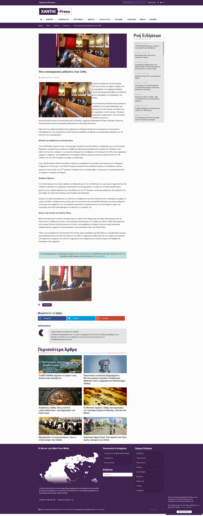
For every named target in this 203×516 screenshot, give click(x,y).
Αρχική (40, 25)
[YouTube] (164, 2)
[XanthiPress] (55, 10)
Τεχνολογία (141, 458)
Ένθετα (139, 467)
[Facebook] (158, 2)
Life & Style (140, 472)
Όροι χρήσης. (100, 256)
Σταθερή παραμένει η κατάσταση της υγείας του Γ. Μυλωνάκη (147, 108)
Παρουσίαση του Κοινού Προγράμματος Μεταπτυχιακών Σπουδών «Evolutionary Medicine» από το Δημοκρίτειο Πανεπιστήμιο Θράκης (104, 379)
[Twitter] (161, 2)
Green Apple (99, 509)
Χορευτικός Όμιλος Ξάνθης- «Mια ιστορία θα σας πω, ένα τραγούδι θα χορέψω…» (147, 98)
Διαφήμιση (108, 458)
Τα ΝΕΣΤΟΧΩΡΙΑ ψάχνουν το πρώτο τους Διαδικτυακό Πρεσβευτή (57, 376)
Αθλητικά (140, 481)
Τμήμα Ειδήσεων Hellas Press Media (65, 332)
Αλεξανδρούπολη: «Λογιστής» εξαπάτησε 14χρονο (145, 55)
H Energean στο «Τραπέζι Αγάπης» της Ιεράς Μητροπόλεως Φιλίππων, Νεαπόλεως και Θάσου (147, 86)
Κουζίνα (139, 476)
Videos (139, 486)
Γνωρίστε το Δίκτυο (64, 500)
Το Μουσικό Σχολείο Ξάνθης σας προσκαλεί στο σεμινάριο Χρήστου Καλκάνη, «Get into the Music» (105, 410)
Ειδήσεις (56, 25)
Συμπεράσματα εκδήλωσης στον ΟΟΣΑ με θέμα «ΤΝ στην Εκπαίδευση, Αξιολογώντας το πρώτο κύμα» (147, 65)
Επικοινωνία (109, 463)
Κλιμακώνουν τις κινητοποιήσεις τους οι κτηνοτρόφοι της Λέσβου (57, 438)
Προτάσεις (140, 463)
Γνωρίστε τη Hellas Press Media (117, 453)
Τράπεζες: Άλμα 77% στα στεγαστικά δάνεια (147, 76)
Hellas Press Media (65, 509)
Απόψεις (140, 490)
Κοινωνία (66, 25)
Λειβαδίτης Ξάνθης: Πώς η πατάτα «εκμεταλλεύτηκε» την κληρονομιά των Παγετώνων (57, 410)
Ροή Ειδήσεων (147, 35)
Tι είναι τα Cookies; (186, 507)
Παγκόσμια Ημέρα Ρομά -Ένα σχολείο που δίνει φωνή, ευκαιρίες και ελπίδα (105, 438)
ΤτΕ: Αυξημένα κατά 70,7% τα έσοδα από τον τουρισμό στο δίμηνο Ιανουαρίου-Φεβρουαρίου (147, 118)
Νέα (48, 25)
